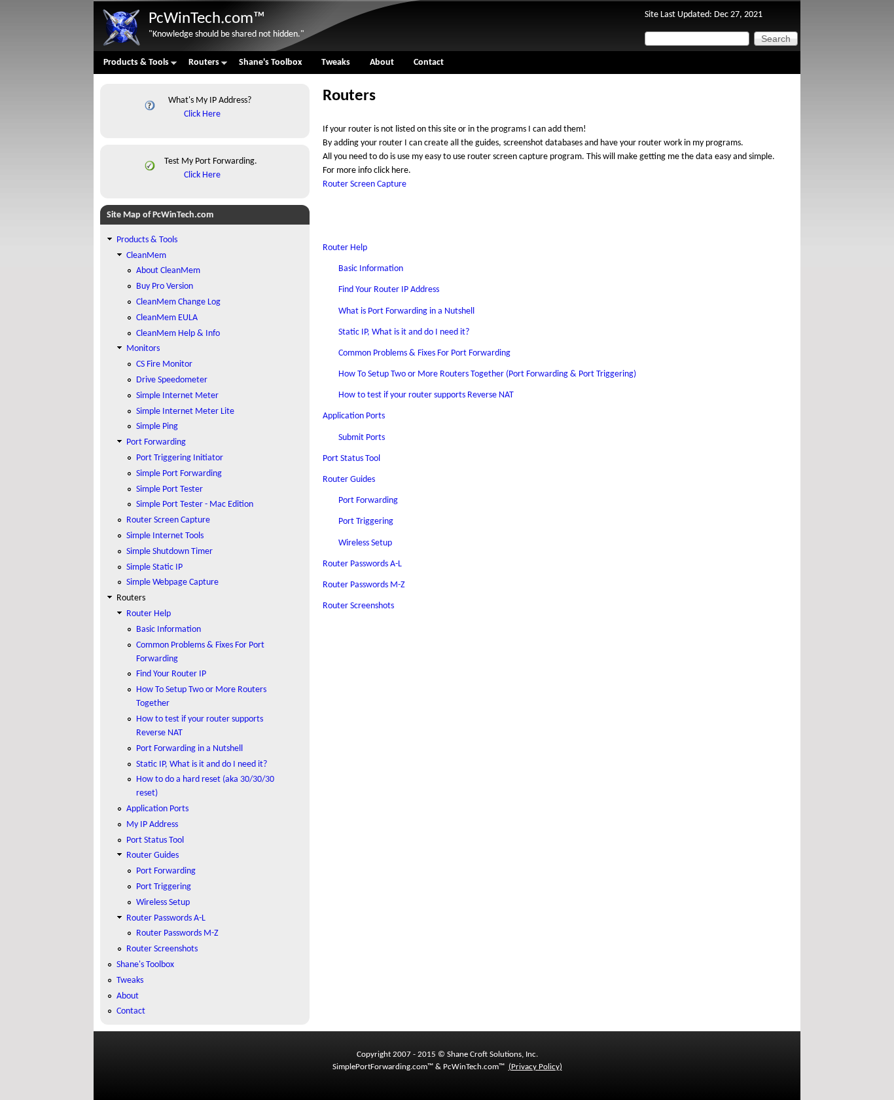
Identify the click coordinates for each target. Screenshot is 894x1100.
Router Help (345, 248)
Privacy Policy (535, 1067)
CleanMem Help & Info (178, 334)
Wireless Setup (365, 543)
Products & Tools (131, 66)
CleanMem (146, 256)
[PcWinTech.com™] (121, 46)
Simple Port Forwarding (179, 474)
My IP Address (152, 825)
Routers (199, 66)
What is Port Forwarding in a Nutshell (406, 311)
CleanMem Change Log (178, 302)
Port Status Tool (351, 459)
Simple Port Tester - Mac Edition (194, 504)
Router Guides (349, 480)
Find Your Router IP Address (388, 290)
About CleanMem (168, 271)
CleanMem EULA (167, 318)
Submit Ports (361, 438)
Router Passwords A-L (362, 564)
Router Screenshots (358, 606)
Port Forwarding (368, 500)
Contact (429, 62)
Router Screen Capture (364, 184)
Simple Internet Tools (165, 536)
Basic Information (370, 269)
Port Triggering (365, 521)
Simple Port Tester (169, 489)
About (382, 62)
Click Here (202, 114)
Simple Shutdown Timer (169, 552)
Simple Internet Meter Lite (185, 411)
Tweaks (335, 62)
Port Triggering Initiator (179, 458)
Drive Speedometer (171, 380)
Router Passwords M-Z (364, 585)
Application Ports (354, 416)
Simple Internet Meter (177, 396)
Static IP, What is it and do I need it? (403, 332)
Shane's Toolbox (270, 62)
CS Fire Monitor (164, 364)
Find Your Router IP (171, 674)
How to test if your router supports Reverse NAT (426, 395)
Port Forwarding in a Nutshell (189, 749)
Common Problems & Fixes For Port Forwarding (424, 353)
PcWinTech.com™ (207, 18)
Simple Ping (157, 426)
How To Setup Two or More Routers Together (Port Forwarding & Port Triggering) (487, 374)
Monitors (143, 349)
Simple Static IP (154, 567)
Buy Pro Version (164, 286)
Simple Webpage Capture (172, 582)
